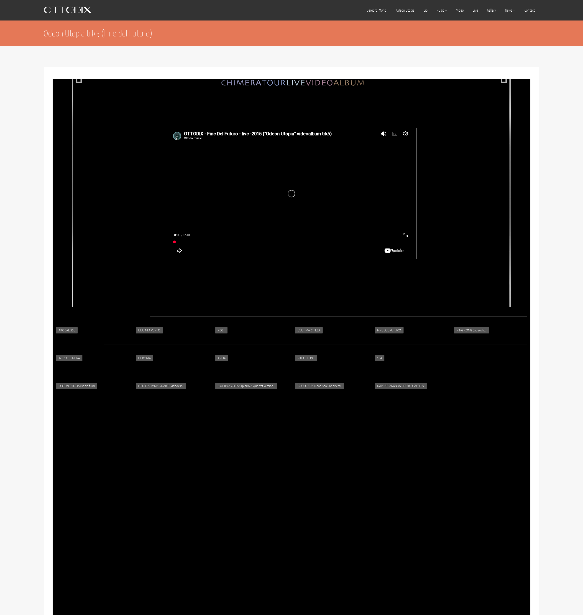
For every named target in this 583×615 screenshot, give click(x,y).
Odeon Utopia (405, 10)
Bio (425, 10)
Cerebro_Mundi (377, 10)
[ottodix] (68, 18)
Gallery (491, 10)
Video (460, 10)
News (508, 10)
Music (440, 10)
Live (475, 10)
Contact (529, 10)
